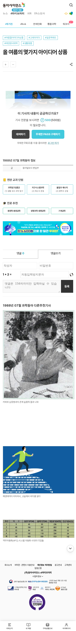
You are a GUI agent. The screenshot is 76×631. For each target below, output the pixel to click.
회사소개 (8, 565)
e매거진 (9, 24)
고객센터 (68, 565)
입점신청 (38, 568)
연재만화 (37, 24)
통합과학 (51, 24)
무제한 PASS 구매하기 (48, 134)
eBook (23, 24)
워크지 (66, 24)
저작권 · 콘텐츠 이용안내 (24, 565)
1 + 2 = (7, 274)
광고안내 (58, 565)
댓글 (20, 253)
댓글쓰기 (56, 253)
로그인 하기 (53, 143)
